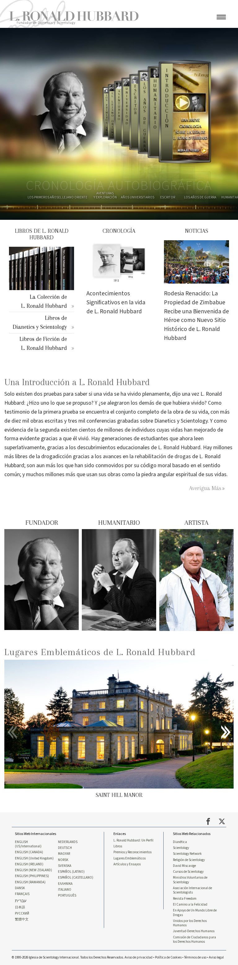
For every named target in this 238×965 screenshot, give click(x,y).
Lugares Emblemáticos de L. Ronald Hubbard (100, 651)
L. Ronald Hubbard (179, 447)
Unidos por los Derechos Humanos (190, 923)
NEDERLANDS (67, 842)
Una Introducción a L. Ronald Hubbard (77, 382)
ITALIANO (64, 890)
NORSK (63, 860)
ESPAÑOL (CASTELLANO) (75, 878)
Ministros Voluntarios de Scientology (190, 880)
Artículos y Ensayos (127, 864)
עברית (20, 901)
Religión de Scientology (189, 860)
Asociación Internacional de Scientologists (192, 890)
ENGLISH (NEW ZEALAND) (33, 870)
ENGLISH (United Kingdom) (34, 858)
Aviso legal (216, 957)
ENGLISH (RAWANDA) (30, 882)
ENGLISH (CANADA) (29, 852)
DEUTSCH (65, 848)
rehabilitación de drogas (163, 456)
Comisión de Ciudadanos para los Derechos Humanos (194, 939)
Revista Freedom (184, 899)
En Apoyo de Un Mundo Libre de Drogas (195, 912)
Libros (117, 846)
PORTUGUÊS (67, 895)
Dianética (180, 842)
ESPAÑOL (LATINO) (71, 872)
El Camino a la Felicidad (190, 904)
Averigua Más (205, 488)
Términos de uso (195, 957)
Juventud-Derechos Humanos (193, 931)
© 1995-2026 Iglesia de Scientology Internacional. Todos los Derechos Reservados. (68, 957)
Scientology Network (187, 854)
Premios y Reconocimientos (132, 852)
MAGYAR (64, 854)
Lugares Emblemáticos (129, 858)
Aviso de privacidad (138, 957)
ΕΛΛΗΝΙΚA (65, 884)
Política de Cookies (168, 957)
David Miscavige (184, 866)
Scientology (181, 848)
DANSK (20, 888)
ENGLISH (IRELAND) (29, 864)
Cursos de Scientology (188, 872)
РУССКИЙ (22, 913)
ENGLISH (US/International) (28, 844)
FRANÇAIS (22, 894)
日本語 (20, 907)
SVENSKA (64, 866)
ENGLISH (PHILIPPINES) (32, 876)
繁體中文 (22, 919)
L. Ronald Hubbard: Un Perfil (133, 840)
